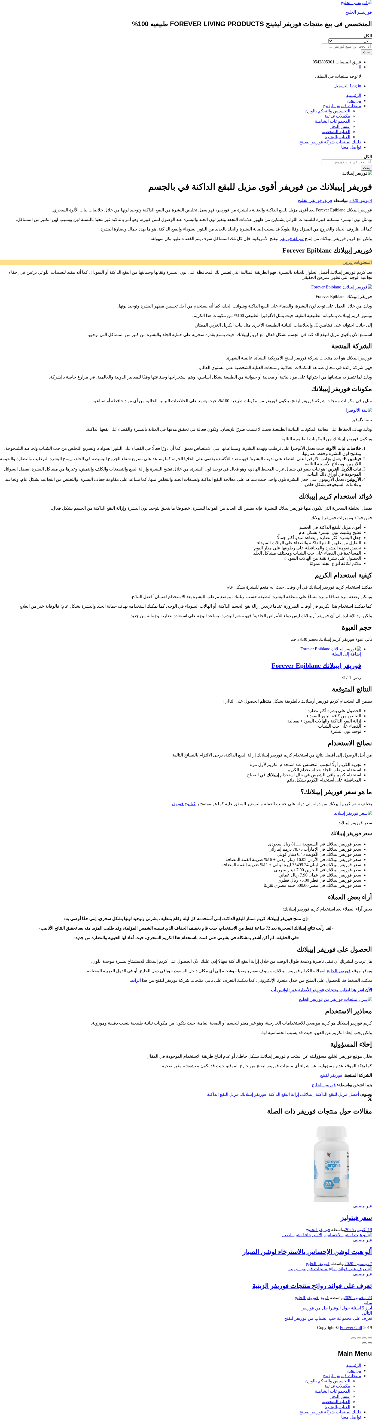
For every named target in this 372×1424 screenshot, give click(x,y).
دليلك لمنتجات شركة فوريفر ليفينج (330, 142)
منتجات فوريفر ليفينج (342, 1375)
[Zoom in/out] (353, 1338)
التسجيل (341, 86)
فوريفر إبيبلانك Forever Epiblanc (316, 665)
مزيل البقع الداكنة (223, 1094)
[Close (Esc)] (370, 1338)
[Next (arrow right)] (364, 1343)
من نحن (354, 100)
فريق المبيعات (348, 62)
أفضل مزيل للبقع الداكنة (337, 1094)
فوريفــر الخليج (358, 12)
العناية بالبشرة (337, 136)
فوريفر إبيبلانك (253, 1094)
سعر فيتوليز (356, 1217)
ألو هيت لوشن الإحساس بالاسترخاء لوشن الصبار (307, 1251)
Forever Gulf (351, 1327)
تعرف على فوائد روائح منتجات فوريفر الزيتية (312, 1285)
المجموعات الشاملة (332, 121)
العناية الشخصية (336, 131)
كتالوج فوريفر (183, 803)
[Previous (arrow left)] (370, 1343)
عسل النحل (340, 126)
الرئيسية (353, 95)
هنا (343, 980)
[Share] (364, 1338)
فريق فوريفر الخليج (315, 200)
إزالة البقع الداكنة (284, 1094)
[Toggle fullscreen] (359, 1338)
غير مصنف (362, 1206)
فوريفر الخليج (338, 970)
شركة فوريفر (292, 238)
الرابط (135, 980)
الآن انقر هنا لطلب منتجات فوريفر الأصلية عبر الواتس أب (321, 990)
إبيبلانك (307, 1094)
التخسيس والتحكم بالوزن (327, 111)
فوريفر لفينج (331, 1075)
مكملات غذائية (337, 116)
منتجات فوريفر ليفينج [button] (342, 105)
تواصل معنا (351, 147)
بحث (366, 52)
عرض (348, 262)
